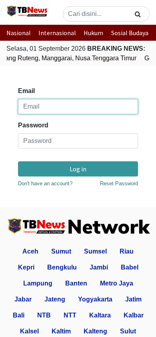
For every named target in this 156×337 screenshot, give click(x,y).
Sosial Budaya (129, 33)
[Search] (138, 14)
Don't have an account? (45, 183)
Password (33, 125)
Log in (78, 169)
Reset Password (119, 183)
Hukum (93, 33)
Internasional (57, 33)
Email (26, 90)
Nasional (18, 33)
